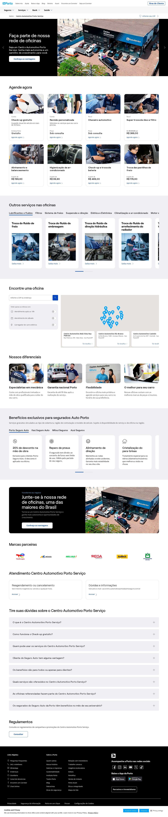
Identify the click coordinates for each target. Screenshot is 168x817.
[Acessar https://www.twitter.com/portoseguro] (136, 767)
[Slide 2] (87, 70)
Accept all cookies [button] (130, 811)
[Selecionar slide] (79, 271)
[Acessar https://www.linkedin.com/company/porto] (125, 767)
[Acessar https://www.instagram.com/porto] (119, 767)
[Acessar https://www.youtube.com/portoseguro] (130, 767)
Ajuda (27, 3)
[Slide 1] (82, 70)
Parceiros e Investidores (124, 789)
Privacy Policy (93, 813)
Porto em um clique (52, 803)
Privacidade (11, 803)
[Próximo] (164, 47)
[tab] (21, 213)
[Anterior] (3, 47)
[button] (156, 810)
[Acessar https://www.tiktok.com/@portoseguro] (141, 767)
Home (11, 16)
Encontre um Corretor (69, 3)
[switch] (54, 311)
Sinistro (50, 3)
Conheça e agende (22, 60)
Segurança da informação (30, 803)
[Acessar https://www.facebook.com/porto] (114, 767)
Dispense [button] (144, 811)
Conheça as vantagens (37, 525)
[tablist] (84, 213)
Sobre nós (19, 3)
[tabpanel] (84, 245)
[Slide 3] (89, 70)
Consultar (18, 734)
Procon (67, 803)
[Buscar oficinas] (55, 297)
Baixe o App (35, 3)
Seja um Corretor (85, 3)
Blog (43, 3)
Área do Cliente (156, 3)
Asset (57, 3)
